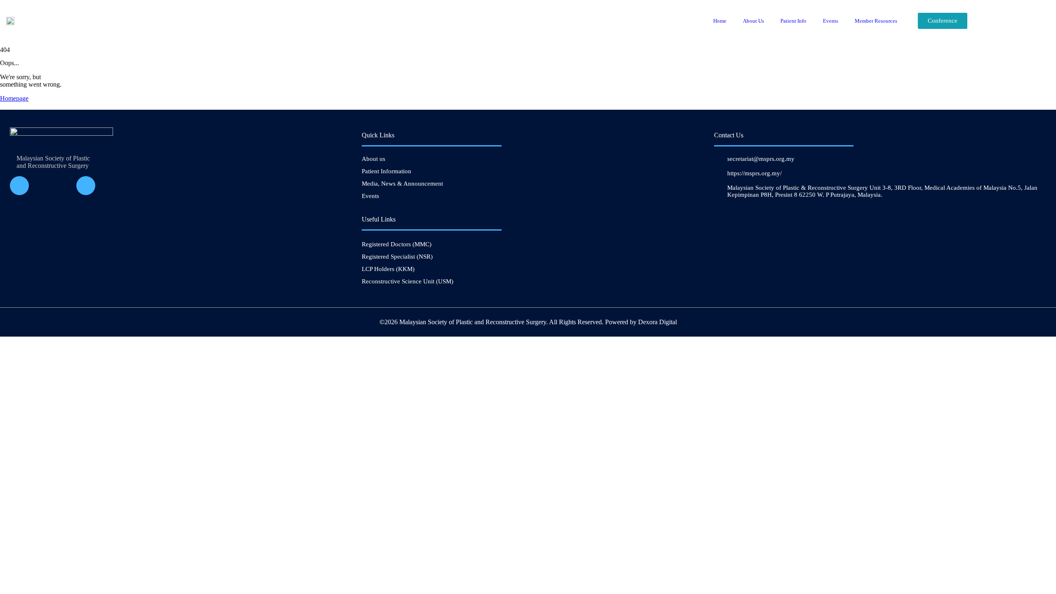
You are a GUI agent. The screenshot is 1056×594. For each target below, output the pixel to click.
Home (719, 21)
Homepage (14, 98)
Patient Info (793, 21)
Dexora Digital (657, 321)
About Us (753, 21)
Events (830, 21)
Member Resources (876, 21)
